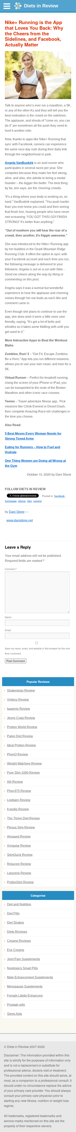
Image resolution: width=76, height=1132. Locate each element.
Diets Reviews (17, 931)
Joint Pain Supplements (23, 959)
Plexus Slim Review (21, 827)
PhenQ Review (17, 754)
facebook (59, 496)
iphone (22, 501)
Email (8, 630)
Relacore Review (19, 864)
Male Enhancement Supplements (30, 977)
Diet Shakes (15, 922)
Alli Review (15, 781)
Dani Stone (17, 511)
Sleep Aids (14, 1013)
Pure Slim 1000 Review (23, 772)
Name (8, 617)
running (37, 501)
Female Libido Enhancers (25, 995)
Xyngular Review (19, 845)
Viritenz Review (18, 699)
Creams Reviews (19, 940)
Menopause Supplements (24, 986)
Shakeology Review (21, 690)
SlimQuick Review (20, 854)
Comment (11, 569)
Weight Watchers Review (24, 763)
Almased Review (19, 836)
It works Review (18, 809)
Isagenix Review (18, 708)
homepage (11, 501)
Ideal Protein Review (21, 745)
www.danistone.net (19, 520)
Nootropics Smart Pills (22, 968)
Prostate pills (16, 1004)
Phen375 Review (19, 791)
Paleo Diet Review (20, 736)
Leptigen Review (18, 800)
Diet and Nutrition (19, 904)
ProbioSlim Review (20, 882)
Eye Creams (15, 950)
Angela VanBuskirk (19, 162)
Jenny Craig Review (21, 718)
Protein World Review (22, 727)
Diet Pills (13, 913)
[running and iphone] (38, 75)
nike (29, 501)
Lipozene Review (19, 873)
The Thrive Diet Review (23, 818)
